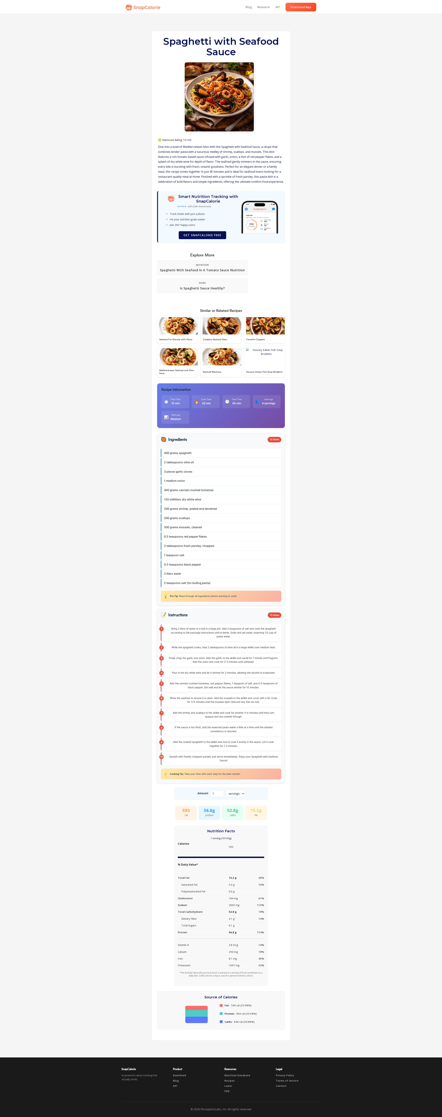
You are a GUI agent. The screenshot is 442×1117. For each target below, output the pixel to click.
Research (263, 7)
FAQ (227, 1091)
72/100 (187, 140)
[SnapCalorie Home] (144, 7)
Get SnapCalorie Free (202, 235)
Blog (249, 7)
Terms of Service (287, 1080)
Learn (228, 1085)
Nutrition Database (237, 1075)
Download (179, 1075)
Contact (281, 1085)
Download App (301, 7)
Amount (203, 793)
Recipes (229, 1080)
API (278, 7)
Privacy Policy (285, 1075)
